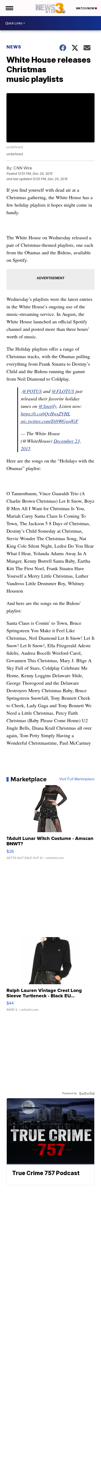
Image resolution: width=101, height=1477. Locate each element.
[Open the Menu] (9, 8)
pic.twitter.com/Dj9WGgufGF (49, 421)
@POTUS (32, 391)
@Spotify (48, 406)
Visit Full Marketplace (77, 779)
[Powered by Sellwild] (87, 1093)
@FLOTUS (63, 391)
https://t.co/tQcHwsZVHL (45, 413)
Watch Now (85, 8)
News (13, 47)
